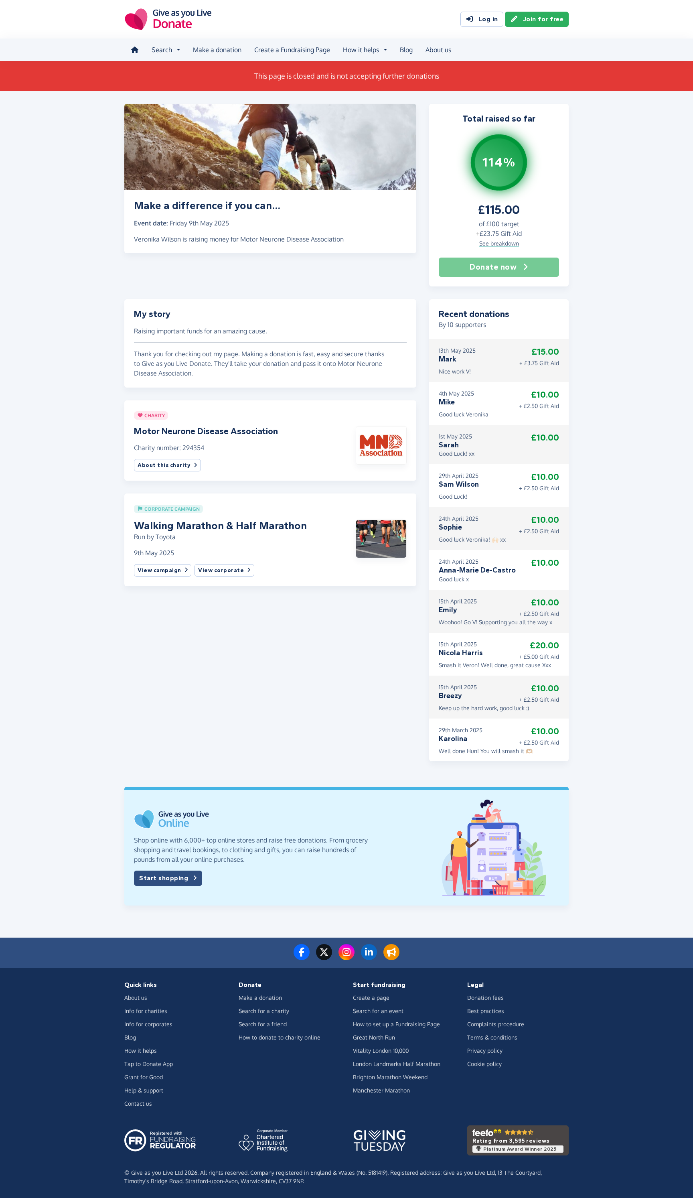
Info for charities (145, 1010)
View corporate (221, 570)
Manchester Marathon (381, 1090)
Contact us (138, 1103)
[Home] (134, 50)
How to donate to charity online (279, 1037)
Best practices (485, 1010)
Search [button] (162, 50)
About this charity (164, 465)
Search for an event (378, 1010)
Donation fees (485, 997)
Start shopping (163, 878)
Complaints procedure (495, 1024)
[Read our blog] (391, 957)
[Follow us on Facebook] (302, 957)
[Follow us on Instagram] (346, 957)
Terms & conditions (492, 1037)
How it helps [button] (361, 50)
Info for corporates (148, 1024)
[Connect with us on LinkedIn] (369, 957)
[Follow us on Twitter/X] (324, 957)
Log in (488, 19)
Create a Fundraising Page (292, 50)
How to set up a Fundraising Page (396, 1024)
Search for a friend (263, 1024)
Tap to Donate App (148, 1063)
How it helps (140, 1050)
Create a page (371, 997)
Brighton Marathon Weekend (390, 1077)
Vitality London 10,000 (381, 1050)
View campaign (159, 570)
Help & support (143, 1090)
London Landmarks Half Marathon (396, 1063)
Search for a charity (264, 1010)
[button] (381, 445)
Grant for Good (143, 1077)
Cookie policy (484, 1063)
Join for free (543, 19)
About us (438, 50)
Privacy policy (485, 1050)
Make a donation (217, 50)
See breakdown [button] (499, 243)
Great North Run (374, 1037)
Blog (406, 50)
